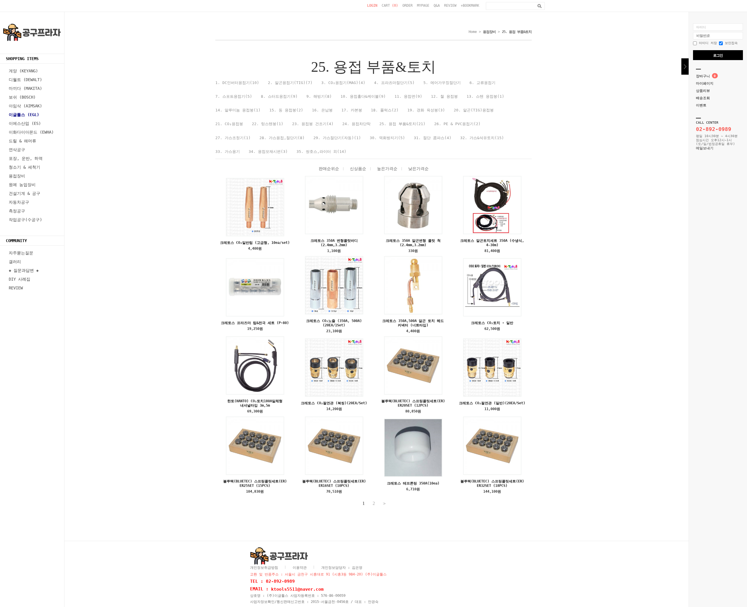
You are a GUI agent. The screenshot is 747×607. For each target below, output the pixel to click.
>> (384, 503)
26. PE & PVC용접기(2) (457, 124)
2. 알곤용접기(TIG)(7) (290, 83)
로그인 (718, 55)
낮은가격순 (418, 168)
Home (473, 32)
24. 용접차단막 (356, 124)
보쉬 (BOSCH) (22, 97)
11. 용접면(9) (408, 96)
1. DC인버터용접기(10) (237, 83)
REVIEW (450, 6)
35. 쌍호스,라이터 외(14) (321, 151)
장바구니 (703, 76)
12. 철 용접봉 (444, 96)
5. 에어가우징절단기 (442, 83)
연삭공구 (17, 149)
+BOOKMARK (470, 6)
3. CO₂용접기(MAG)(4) (343, 83)
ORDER (407, 6)
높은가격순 (387, 168)
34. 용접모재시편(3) (268, 151)
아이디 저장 (707, 43)
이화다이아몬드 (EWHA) (31, 132)
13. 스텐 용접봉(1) (485, 96)
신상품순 (358, 168)
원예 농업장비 (22, 184)
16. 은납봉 (322, 110)
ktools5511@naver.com (297, 589)
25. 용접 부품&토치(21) (402, 124)
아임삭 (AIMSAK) (25, 106)
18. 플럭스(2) (385, 110)
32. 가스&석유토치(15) (482, 138)
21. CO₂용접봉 (229, 124)
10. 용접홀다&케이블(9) (363, 96)
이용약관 (300, 568)
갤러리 (15, 261)
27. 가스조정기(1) (233, 138)
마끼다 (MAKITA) (25, 88)
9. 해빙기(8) (319, 96)
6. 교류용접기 (482, 83)
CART (390, 6)
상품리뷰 (703, 91)
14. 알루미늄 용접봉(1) (238, 110)
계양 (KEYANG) (23, 71)
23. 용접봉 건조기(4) (313, 124)
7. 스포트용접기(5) (233, 96)
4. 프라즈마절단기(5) (394, 83)
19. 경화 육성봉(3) (426, 110)
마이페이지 (704, 83)
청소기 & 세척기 (24, 167)
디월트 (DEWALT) (25, 79)
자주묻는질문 (21, 253)
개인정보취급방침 (264, 568)
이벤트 (701, 105)
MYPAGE (423, 6)
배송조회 (703, 98)
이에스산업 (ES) (25, 123)
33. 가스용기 (227, 151)
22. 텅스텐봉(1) (267, 124)
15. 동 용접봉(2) (286, 110)
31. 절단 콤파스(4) (432, 138)
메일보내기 (704, 148)
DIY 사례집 (19, 279)
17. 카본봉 (351, 110)
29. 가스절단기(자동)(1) (337, 138)
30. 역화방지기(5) (387, 138)
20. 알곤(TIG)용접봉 (474, 110)
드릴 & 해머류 (22, 141)
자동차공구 (19, 202)
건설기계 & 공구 (24, 193)
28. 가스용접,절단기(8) (282, 138)
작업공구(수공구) (25, 219)
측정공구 (17, 211)
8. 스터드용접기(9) (279, 96)
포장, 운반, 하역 (26, 158)
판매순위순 (329, 168)
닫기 (685, 66)
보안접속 (730, 43)
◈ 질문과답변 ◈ (24, 270)
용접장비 (17, 176)
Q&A (437, 6)
